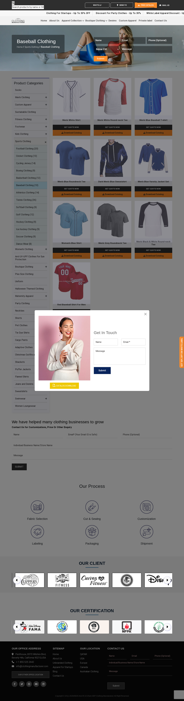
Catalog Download (66, 386)
